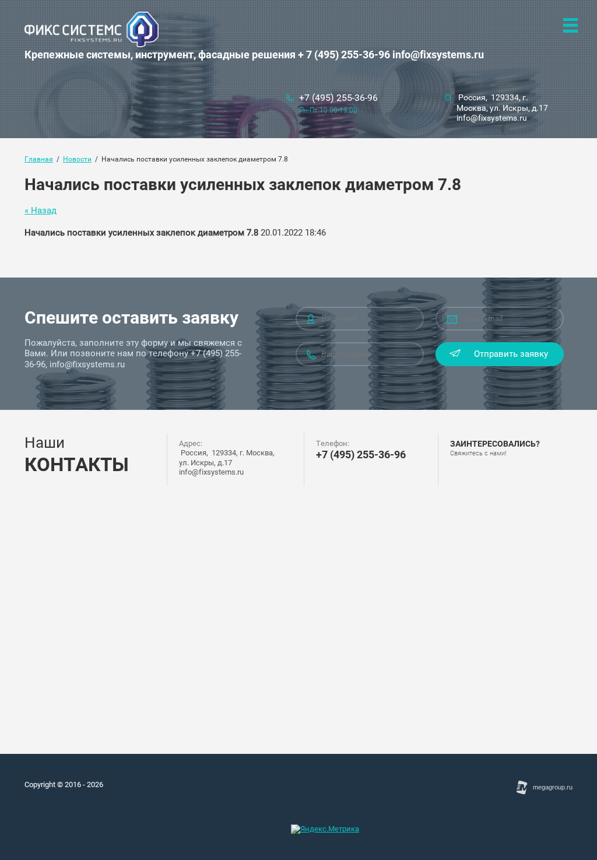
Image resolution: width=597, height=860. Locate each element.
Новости (77, 159)
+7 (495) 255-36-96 (338, 97)
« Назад (40, 210)
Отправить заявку (511, 354)
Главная (38, 159)
